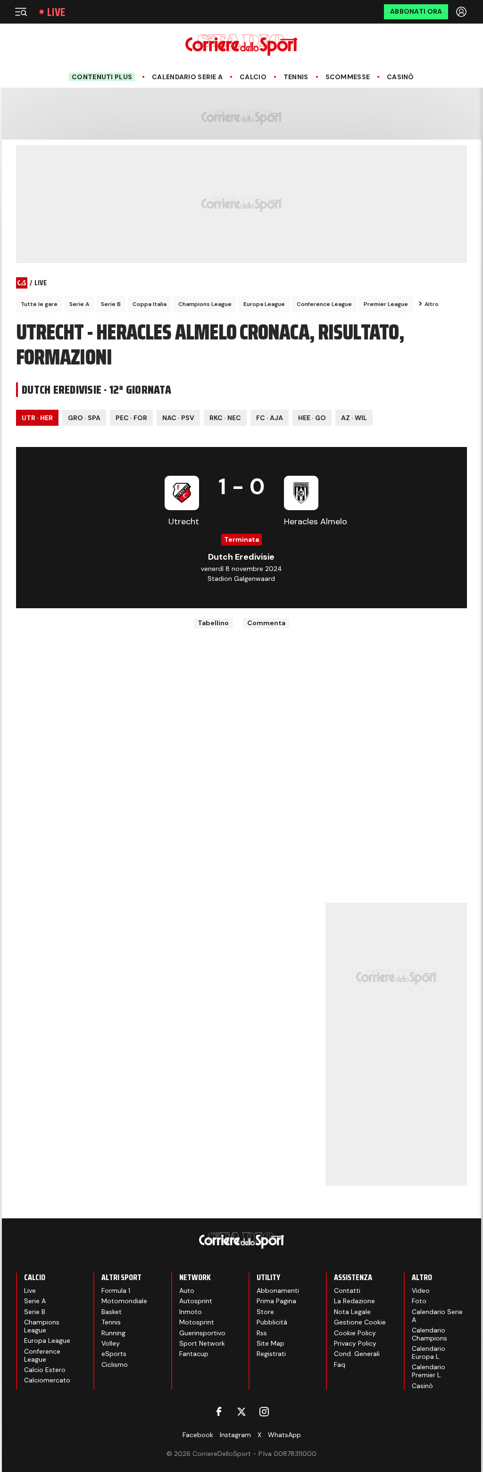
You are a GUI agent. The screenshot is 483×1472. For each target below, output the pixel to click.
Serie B (111, 304)
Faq (339, 1364)
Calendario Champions (429, 1334)
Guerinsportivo (202, 1333)
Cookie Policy (355, 1333)
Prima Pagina (276, 1301)
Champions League (205, 304)
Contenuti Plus (102, 77)
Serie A (79, 304)
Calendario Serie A (187, 77)
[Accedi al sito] (462, 11)
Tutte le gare (39, 304)
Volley (110, 1343)
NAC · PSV (178, 417)
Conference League (324, 304)
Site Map (270, 1343)
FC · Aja (269, 417)
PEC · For (131, 417)
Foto (419, 1301)
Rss (262, 1333)
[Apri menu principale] (20, 11)
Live (56, 12)
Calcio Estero (45, 1369)
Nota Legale (352, 1311)
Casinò (400, 77)
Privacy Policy (355, 1343)
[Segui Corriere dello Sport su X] (241, 1411)
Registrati (271, 1353)
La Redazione (354, 1301)
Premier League (386, 304)
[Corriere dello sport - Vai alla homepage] (241, 45)
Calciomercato (47, 1380)
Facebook (198, 1435)
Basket (111, 1311)
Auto (186, 1290)
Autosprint (195, 1301)
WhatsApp (284, 1435)
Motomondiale (124, 1301)
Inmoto (190, 1311)
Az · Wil (354, 417)
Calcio (253, 77)
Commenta (266, 623)
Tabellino (213, 623)
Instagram (235, 1435)
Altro (432, 304)
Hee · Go (312, 417)
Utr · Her (37, 417)
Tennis (295, 77)
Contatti (347, 1290)
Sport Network (202, 1343)
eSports (113, 1353)
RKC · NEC (225, 417)
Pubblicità (272, 1322)
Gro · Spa (84, 417)
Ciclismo (114, 1364)
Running (113, 1333)
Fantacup (193, 1353)
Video (421, 1290)
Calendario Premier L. (428, 1371)
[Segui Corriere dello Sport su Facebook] (219, 1411)
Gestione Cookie (360, 1322)
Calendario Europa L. (428, 1352)
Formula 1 (115, 1290)
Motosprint (196, 1322)
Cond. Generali (357, 1353)
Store (265, 1311)
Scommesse (347, 77)
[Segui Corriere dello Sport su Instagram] (264, 1411)
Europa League (264, 304)
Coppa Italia (150, 304)
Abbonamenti (278, 1290)
